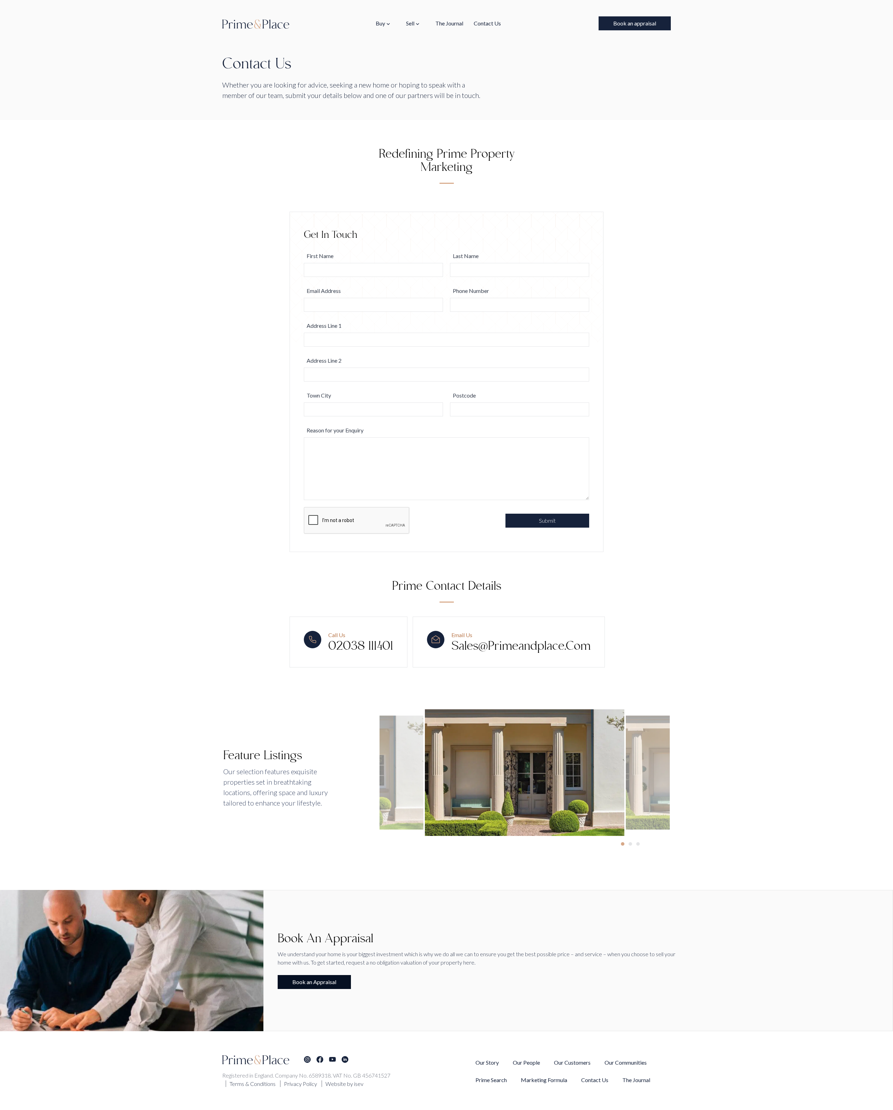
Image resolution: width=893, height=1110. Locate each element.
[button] (622, 844)
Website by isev (344, 1083)
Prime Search (491, 1080)
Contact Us (487, 23)
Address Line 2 (324, 360)
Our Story (487, 1062)
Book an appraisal (634, 23)
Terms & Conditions (253, 1083)
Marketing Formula (544, 1080)
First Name (320, 255)
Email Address (324, 290)
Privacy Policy (300, 1083)
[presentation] (646, 778)
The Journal (449, 23)
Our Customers (572, 1062)
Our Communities (626, 1062)
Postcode (464, 395)
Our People (526, 1062)
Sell (410, 23)
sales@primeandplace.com (521, 646)
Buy (380, 23)
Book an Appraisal (314, 982)
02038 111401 (360, 646)
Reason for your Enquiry (335, 430)
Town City (319, 395)
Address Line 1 (324, 325)
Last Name (466, 255)
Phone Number (471, 290)
